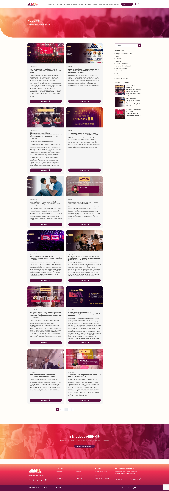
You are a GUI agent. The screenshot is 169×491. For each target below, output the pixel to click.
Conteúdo (119, 58)
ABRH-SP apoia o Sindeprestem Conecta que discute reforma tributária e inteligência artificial (133, 102)
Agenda (59, 4)
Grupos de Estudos (77, 4)
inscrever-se (135, 479)
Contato (116, 4)
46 (69, 410)
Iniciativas (88, 4)
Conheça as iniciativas (83, 446)
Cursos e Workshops (122, 63)
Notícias (95, 4)
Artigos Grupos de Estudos (124, 54)
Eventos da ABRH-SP (122, 68)
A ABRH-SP (51, 4)
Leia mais (44, 101)
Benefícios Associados (106, 4)
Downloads (98, 475)
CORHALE (118, 61)
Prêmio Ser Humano (122, 78)
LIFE (117, 73)
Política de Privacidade (102, 478)
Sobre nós (60, 472)
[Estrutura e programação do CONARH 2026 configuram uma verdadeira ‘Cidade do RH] (120, 114)
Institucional (62, 468)
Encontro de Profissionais (123, 66)
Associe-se (126, 4)
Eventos (78, 472)
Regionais (67, 4)
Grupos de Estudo (121, 71)
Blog (117, 56)
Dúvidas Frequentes (101, 472)
